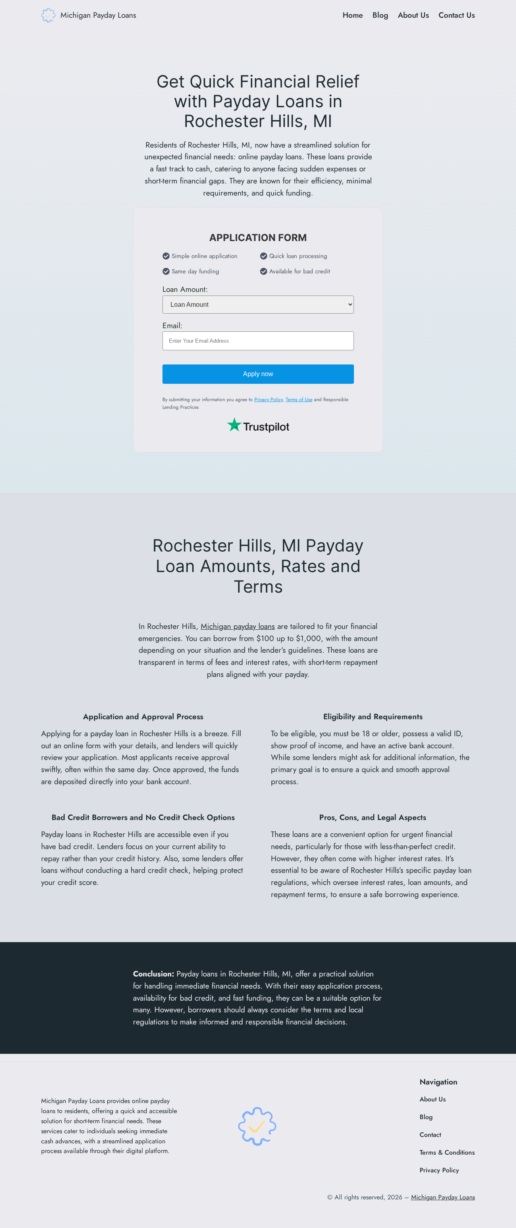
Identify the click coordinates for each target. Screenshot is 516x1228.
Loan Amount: (185, 289)
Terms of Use (299, 400)
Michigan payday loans (238, 626)
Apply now (258, 374)
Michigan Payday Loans (98, 15)
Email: (172, 325)
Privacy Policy (268, 400)
